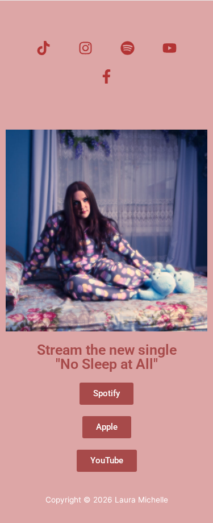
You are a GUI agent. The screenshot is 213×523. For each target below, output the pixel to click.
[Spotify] (128, 48)
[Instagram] (86, 48)
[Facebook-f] (107, 76)
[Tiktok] (44, 48)
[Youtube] (170, 48)
